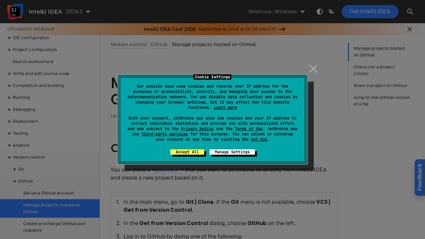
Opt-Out (259, 139)
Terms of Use (249, 128)
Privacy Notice (197, 128)
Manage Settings (232, 152)
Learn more (225, 107)
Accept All (187, 152)
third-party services (164, 134)
